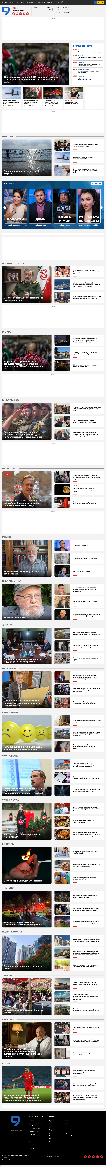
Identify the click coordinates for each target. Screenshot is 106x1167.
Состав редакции (34, 1128)
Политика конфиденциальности (35, 1135)
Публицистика (53, 1139)
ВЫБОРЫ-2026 (14, 2)
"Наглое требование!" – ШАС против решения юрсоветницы (89, 64)
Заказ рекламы (33, 1131)
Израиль (51, 1121)
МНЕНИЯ (50, 2)
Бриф (31, 1139)
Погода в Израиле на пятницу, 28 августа (90, 51)
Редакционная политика (36, 1148)
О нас (31, 1142)
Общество (52, 1130)
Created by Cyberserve (9, 1160)
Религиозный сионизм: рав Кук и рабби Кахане (89, 58)
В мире (51, 1124)
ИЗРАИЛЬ (5, 2)
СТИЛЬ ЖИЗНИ (31, 2)
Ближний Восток (70, 1136)
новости (52, 1117)
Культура (51, 1133)
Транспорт (68, 1130)
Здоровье (52, 1127)
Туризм (67, 1133)
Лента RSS (68, 1121)
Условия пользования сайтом (36, 1124)
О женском (52, 1136)
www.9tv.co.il (8, 1157)
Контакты (32, 1121)
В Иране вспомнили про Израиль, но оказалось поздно (88, 71)
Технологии (68, 1127)
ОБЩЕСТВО (41, 2)
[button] (57, 2)
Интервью (52, 1142)
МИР (22, 2)
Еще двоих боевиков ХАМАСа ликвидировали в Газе (87, 78)
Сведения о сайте (36, 1117)
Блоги (67, 1139)
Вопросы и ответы (34, 1145)
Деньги (67, 1124)
